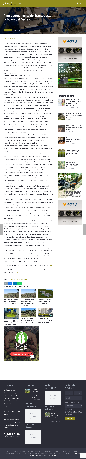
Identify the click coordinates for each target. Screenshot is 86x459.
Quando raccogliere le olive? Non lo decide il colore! (55, 416)
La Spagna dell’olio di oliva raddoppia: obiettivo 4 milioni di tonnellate (27, 302)
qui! (51, 265)
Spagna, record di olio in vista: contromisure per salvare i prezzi (11, 323)
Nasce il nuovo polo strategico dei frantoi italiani (73, 139)
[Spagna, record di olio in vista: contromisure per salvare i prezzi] (11, 309)
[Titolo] (77, 3)
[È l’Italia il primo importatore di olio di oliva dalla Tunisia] (45, 309)
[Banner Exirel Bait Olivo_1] (70, 224)
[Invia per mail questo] (6, 283)
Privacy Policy (76, 411)
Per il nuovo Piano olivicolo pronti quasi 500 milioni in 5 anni (27, 320)
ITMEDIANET (52, 455)
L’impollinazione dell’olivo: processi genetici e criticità (72, 164)
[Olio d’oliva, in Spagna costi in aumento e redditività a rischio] (11, 291)
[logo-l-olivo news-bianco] (9, 3)
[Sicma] (70, 198)
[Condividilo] (10, 283)
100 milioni (10, 279)
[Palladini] (21, 361)
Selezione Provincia (72, 402)
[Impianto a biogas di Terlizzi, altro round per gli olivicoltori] (45, 291)
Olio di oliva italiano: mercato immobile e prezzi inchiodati (73, 152)
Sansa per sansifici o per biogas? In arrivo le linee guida (74, 127)
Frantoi (16, 279)
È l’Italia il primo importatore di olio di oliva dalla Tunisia (45, 320)
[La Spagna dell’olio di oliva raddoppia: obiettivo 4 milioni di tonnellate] (28, 291)
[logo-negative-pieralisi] (12, 435)
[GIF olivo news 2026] (70, 61)
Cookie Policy (34, 455)
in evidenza (23, 279)
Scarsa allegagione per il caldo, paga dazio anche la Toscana (74, 115)
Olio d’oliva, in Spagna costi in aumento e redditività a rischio (11, 301)
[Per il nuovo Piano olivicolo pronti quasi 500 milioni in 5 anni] (28, 309)
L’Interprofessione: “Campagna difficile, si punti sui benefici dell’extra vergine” (73, 102)
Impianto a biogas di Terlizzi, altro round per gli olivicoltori (44, 301)
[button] (20, 3)
